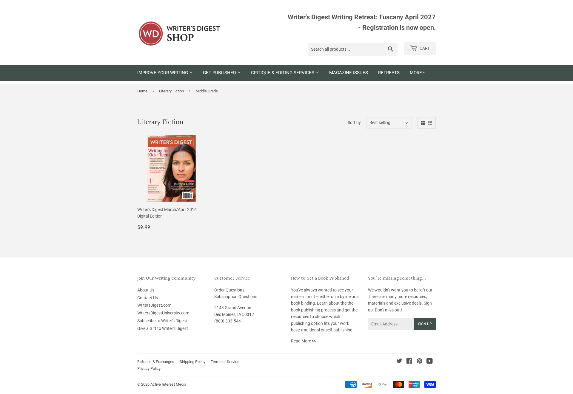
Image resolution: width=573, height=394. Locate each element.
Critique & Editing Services (283, 72)
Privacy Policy (149, 368)
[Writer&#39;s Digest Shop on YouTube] (429, 361)
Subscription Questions (235, 296)
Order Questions (229, 290)
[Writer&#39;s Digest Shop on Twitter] (399, 361)
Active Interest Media (168, 384)
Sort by (354, 122)
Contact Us (147, 297)
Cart (424, 48)
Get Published (220, 72)
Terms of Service (225, 361)
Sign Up (425, 324)
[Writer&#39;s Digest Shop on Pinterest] (419, 361)
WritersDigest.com (154, 305)
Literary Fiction (171, 91)
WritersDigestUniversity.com (163, 313)
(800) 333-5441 (228, 321)
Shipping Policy (192, 361)
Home (142, 91)
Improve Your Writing (163, 72)
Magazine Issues (348, 72)
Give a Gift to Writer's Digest (162, 328)
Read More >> (303, 341)
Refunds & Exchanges (155, 361)
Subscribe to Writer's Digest (162, 320)
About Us (145, 290)
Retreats (389, 72)
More (416, 72)
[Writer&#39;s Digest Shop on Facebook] (409, 361)
